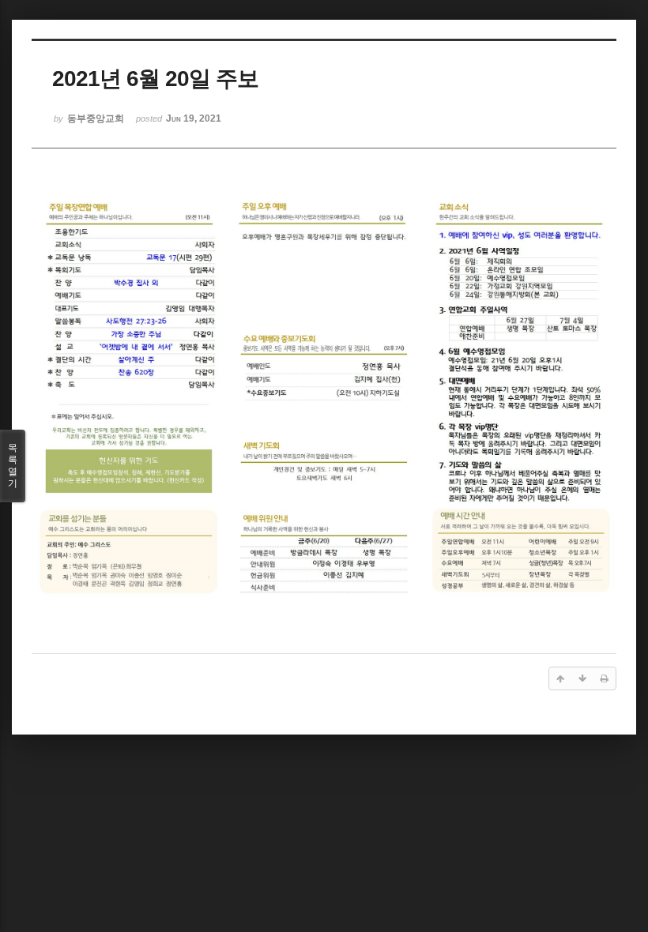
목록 (12, 465)
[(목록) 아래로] (582, 678)
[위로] (560, 678)
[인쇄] (604, 678)
